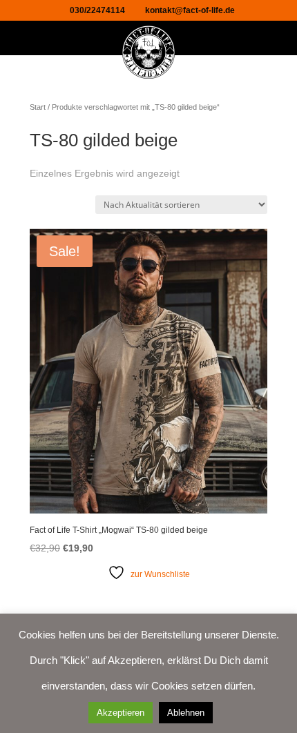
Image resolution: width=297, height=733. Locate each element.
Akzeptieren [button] (120, 712)
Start (38, 107)
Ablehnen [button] (185, 712)
